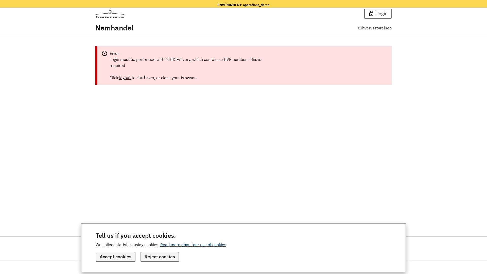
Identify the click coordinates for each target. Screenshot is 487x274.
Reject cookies (160, 257)
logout (125, 77)
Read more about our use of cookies (193, 244)
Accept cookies (115, 257)
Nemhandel (114, 28)
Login (382, 13)
